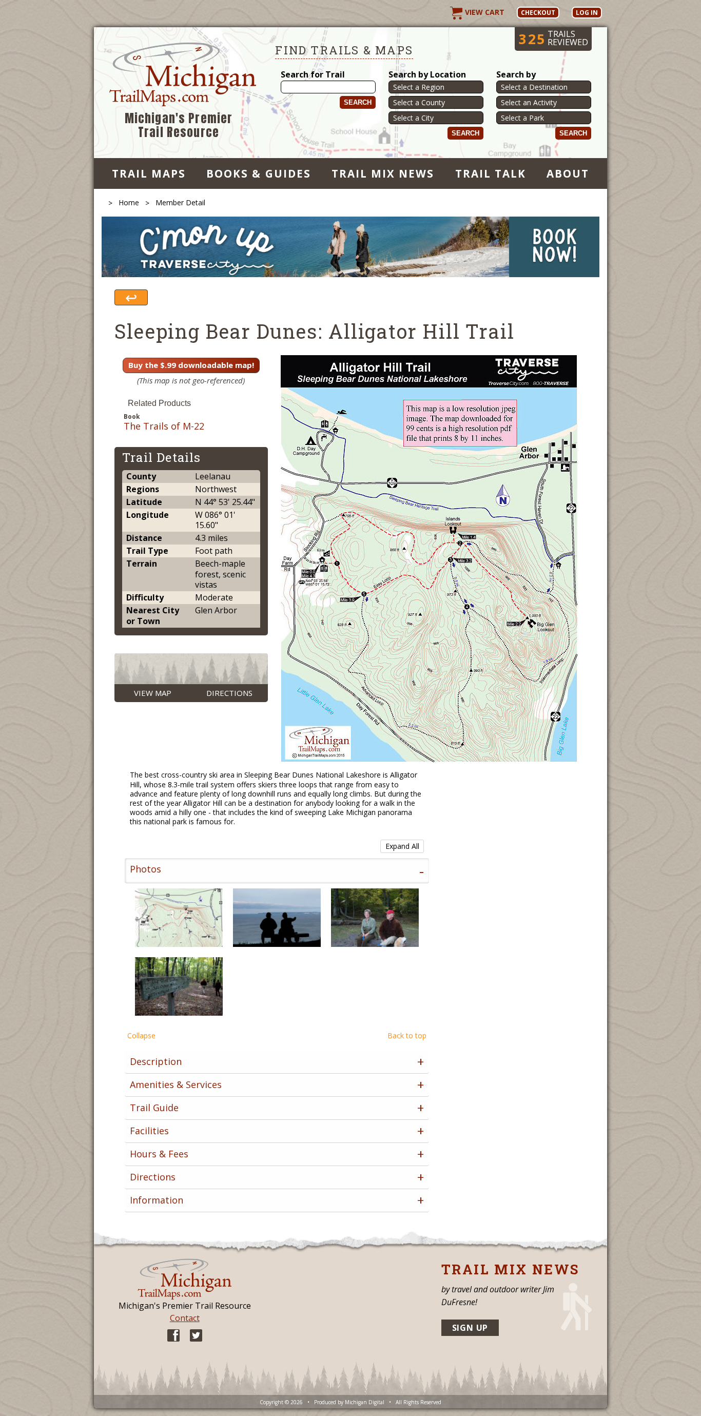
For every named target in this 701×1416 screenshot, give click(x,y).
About (568, 173)
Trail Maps (149, 173)
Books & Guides (258, 173)
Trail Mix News (383, 173)
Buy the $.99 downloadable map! (191, 365)
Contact (185, 1318)
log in (587, 12)
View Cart (483, 12)
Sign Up (470, 1327)
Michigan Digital (364, 1402)
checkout (538, 12)
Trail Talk (490, 173)
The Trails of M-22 (164, 426)
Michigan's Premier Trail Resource (179, 125)
